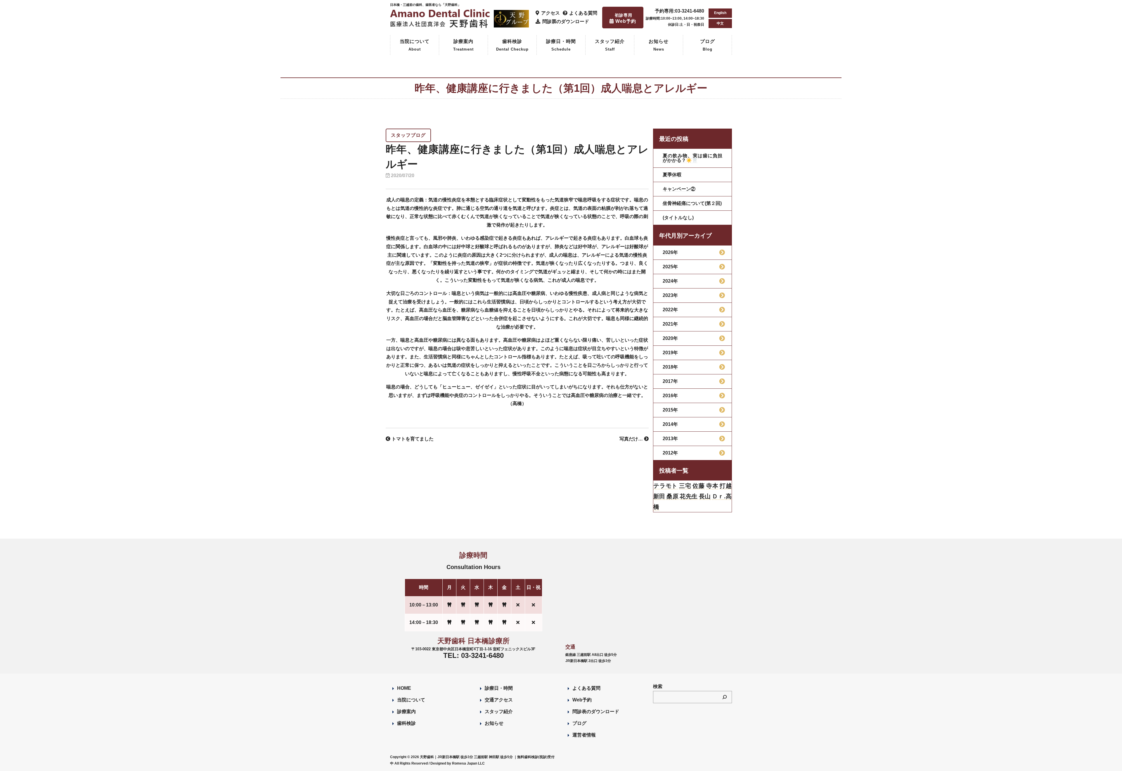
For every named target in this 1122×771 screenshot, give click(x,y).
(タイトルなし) (678, 217)
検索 (657, 686)
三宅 (685, 486)
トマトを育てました (412, 438)
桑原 (672, 496)
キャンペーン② (679, 188)
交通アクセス (499, 699)
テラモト (665, 486)
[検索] (724, 697)
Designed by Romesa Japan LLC (457, 763)
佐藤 (698, 486)
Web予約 (582, 699)
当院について (415, 45)
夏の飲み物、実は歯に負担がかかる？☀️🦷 (692, 158)
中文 (720, 23)
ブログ (707, 45)
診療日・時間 (561, 45)
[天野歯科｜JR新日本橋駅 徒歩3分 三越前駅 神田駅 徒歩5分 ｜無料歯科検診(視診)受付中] (440, 24)
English (720, 13)
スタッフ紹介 (610, 45)
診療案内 (463, 45)
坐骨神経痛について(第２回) (692, 203)
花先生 (688, 496)
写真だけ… (631, 438)
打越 (726, 486)
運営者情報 (584, 734)
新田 (659, 496)
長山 (705, 496)
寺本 (712, 486)
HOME (404, 688)
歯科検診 (512, 45)
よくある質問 (586, 688)
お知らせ (659, 45)
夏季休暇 (672, 174)
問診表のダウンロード (595, 711)
